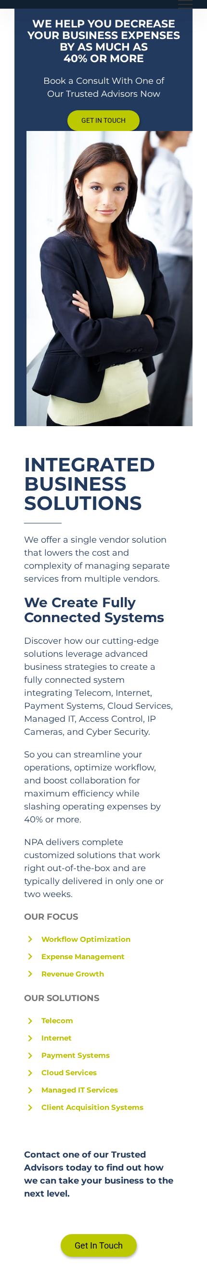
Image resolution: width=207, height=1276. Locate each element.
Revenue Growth (72, 973)
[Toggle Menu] (186, 4)
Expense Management (83, 956)
